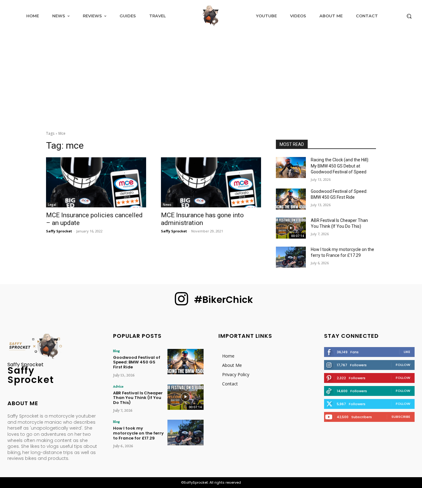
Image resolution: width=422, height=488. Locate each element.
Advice (118, 386)
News (167, 204)
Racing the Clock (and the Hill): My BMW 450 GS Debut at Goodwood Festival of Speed (340, 165)
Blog (116, 351)
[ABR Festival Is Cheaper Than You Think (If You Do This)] (291, 228)
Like (407, 351)
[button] (409, 16)
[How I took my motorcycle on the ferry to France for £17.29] (291, 257)
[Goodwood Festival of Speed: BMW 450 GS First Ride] (291, 199)
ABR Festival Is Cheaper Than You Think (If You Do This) (138, 397)
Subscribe (400, 416)
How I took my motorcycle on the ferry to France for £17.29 (138, 433)
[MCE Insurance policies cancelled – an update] (96, 182)
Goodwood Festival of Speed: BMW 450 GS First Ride (136, 362)
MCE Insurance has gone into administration (202, 219)
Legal (52, 204)
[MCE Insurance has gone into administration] (211, 182)
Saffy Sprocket (59, 231)
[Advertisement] (211, 78)
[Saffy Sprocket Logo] (211, 16)
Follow (403, 364)
